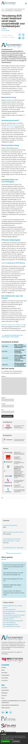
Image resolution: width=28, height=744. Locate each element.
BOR (22, 335)
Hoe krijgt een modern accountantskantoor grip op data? (19, 462)
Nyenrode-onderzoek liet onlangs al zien (12, 325)
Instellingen (15, 741)
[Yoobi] (8, 453)
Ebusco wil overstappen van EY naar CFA (13, 579)
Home (2, 9)
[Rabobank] (8, 481)
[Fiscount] (8, 440)
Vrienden (4, 693)
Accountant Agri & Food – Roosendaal (13, 546)
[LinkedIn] (23, 34)
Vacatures (4, 678)
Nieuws (8, 30)
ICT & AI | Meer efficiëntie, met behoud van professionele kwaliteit (19, 426)
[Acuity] (8, 463)
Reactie (3, 376)
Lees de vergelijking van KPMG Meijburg (13, 263)
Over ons (4, 688)
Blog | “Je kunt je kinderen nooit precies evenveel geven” (20, 346)
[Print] (23, 38)
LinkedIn (3, 712)
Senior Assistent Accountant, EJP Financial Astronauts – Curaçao (11, 539)
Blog (3, 670)
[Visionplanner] (8, 457)
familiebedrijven (5, 337)
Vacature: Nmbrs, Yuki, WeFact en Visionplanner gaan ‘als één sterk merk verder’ (13, 592)
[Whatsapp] (19, 34)
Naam (3, 398)
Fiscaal (3, 30)
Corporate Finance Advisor (10, 524)
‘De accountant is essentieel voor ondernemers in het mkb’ (19, 481)
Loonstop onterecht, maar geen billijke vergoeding (19, 440)
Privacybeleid (5, 708)
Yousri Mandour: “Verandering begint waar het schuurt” (19, 458)
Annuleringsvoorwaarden (9, 705)
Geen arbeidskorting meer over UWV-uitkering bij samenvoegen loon (13, 573)
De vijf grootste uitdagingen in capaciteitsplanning (18, 453)
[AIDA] (8, 467)
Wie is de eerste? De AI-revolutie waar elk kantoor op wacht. (19, 472)
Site (2, 410)
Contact (4, 695)
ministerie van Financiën (7, 127)
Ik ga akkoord (5, 741)
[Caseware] (8, 427)
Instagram (10, 712)
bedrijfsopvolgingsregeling (12, 335)
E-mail (3, 404)
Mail (6, 712)
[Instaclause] (8, 486)
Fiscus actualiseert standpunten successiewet (19, 351)
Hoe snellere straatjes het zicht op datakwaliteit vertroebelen (19, 476)
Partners (4, 673)
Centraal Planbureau (14, 125)
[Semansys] (8, 491)
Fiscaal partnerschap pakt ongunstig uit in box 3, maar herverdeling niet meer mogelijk (14, 566)
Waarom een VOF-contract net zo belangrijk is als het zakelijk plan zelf (19, 486)
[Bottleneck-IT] (8, 472)
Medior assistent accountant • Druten (13, 531)
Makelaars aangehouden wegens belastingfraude (12, 586)
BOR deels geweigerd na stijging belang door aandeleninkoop (20, 365)
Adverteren (5, 690)
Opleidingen (5, 675)
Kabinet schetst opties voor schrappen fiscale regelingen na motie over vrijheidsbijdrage (20, 358)
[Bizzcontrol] (8, 477)
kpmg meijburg (15, 337)
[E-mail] (19, 38)
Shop (3, 698)
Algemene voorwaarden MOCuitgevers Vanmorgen (13, 701)
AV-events (4, 680)
